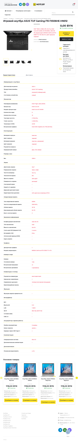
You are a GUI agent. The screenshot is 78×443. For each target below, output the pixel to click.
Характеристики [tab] (9, 75)
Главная (5, 18)
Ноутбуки (11, 18)
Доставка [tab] (29, 75)
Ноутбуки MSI (6, 424)
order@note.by (67, 420)
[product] (11, 370)
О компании (38, 11)
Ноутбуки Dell (6, 422)
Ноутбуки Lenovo (7, 416)
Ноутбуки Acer (6, 418)
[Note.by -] (39, 4)
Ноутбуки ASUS (19, 18)
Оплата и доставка (26, 413)
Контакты (23, 418)
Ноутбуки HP (6, 415)
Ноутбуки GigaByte (8, 426)
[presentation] (3, 40)
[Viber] (27, 4)
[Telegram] (20, 4)
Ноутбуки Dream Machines (9, 427)
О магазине (24, 416)
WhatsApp (24, 4)
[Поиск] (73, 12)
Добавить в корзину (66, 33)
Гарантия (7, 14)
